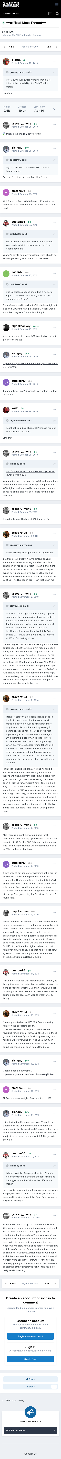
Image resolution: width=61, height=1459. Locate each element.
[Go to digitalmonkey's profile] (6, 327)
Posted (25, 63)
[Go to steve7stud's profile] (6, 534)
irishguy (17, 147)
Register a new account (30, 1336)
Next (49, 46)
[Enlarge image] (17, 133)
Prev (11, 46)
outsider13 (19, 380)
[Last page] (56, 46)
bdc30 (9, 31)
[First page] (4, 46)
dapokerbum (20, 911)
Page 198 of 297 (30, 46)
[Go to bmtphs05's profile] (6, 192)
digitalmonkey (21, 326)
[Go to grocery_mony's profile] (6, 125)
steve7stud (19, 532)
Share (31, 1379)
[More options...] (55, 61)
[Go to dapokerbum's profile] (6, 913)
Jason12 (17, 272)
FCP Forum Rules (15, 1430)
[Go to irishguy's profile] (6, 149)
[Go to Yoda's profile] (6, 410)
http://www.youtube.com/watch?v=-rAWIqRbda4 (28, 1074)
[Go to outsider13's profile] (6, 382)
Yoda (15, 408)
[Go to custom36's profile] (6, 223)
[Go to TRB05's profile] (6, 61)
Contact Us (30, 1453)
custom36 (18, 221)
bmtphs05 (18, 190)
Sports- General (32, 35)
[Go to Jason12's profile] (6, 273)
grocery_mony (21, 123)
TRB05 (16, 60)
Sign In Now (30, 1359)
